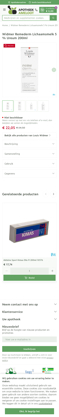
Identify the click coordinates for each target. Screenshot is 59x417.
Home (5, 25)
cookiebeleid (45, 403)
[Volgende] (54, 70)
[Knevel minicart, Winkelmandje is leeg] (42, 9)
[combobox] (26, 18)
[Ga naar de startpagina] (21, 10)
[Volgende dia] (53, 194)
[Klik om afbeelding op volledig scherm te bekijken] (29, 70)
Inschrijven (29, 349)
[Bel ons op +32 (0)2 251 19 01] (36, 10)
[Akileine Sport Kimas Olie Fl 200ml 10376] (29, 230)
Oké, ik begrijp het (29, 411)
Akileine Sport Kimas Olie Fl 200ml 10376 (23, 260)
